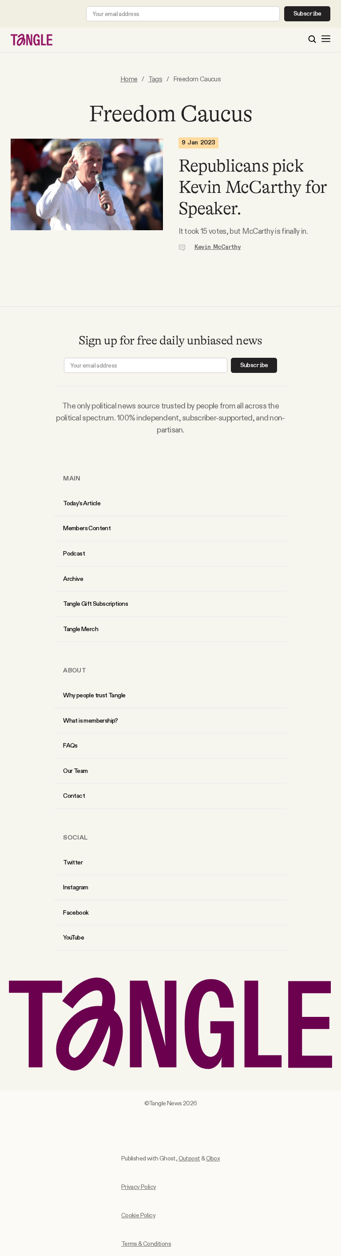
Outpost (189, 1158)
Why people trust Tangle (94, 695)
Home (129, 79)
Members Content (87, 528)
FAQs (70, 745)
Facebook (75, 912)
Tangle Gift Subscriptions (95, 604)
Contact (74, 796)
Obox (213, 1158)
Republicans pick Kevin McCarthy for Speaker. (252, 187)
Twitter (73, 862)
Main (71, 478)
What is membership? (90, 720)
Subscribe (307, 14)
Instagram (75, 887)
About (74, 670)
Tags (155, 79)
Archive (73, 579)
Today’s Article (81, 503)
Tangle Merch (80, 629)
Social (75, 837)
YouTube (73, 937)
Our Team (75, 771)
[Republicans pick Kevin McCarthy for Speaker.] (87, 195)
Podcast (74, 553)
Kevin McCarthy (217, 247)
